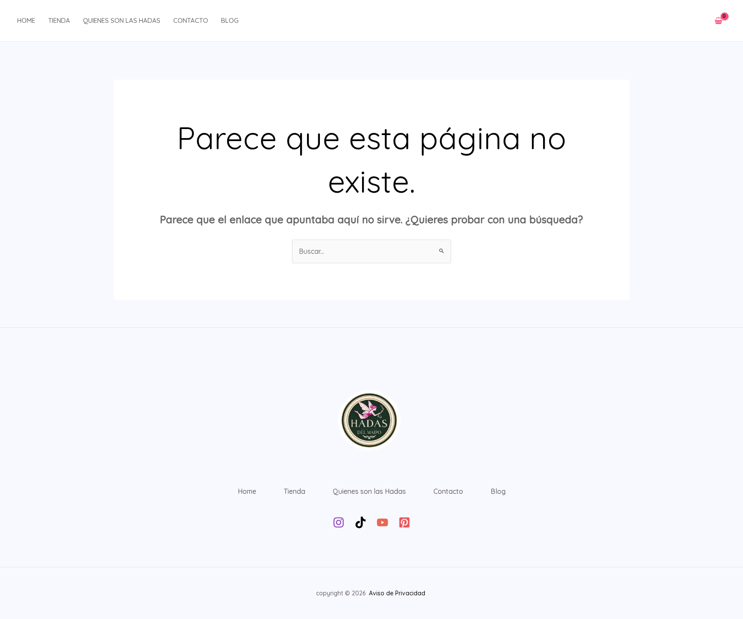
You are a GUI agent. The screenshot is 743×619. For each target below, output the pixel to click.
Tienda (59, 20)
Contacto (190, 20)
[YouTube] (382, 522)
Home (26, 20)
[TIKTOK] (360, 522)
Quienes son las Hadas (121, 20)
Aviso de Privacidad (398, 593)
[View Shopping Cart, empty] (718, 21)
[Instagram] (338, 522)
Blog (230, 20)
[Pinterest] (404, 522)
